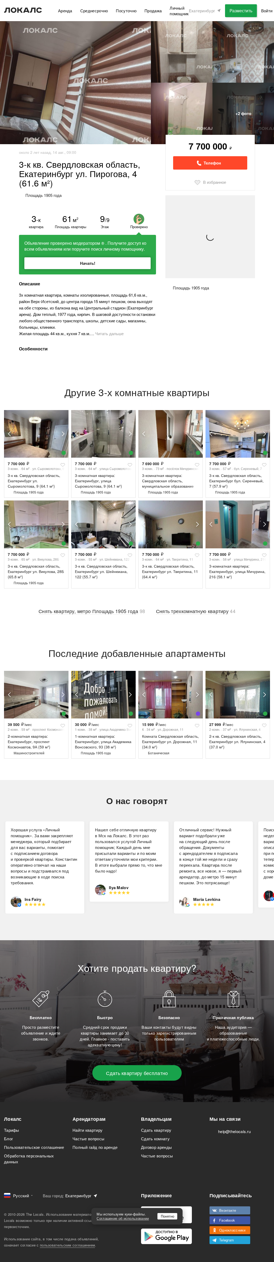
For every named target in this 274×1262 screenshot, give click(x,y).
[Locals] (23, 10)
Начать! (87, 263)
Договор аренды (156, 1147)
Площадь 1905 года (29, 492)
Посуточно (126, 10)
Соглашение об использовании (123, 1218)
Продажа (153, 10)
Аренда (65, 10)
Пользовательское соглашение (34, 1147)
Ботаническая (158, 753)
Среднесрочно (94, 10)
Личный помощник (179, 10)
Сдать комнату (155, 1138)
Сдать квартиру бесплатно (137, 1072)
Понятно (167, 1216)
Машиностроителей (29, 753)
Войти (267, 10)
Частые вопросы (88, 1138)
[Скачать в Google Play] (166, 1236)
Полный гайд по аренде (95, 1147)
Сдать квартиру (156, 1130)
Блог (8, 1138)
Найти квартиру (87, 1130)
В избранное (214, 182)
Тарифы (11, 1130)
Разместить (241, 10)
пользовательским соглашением (67, 1245)
